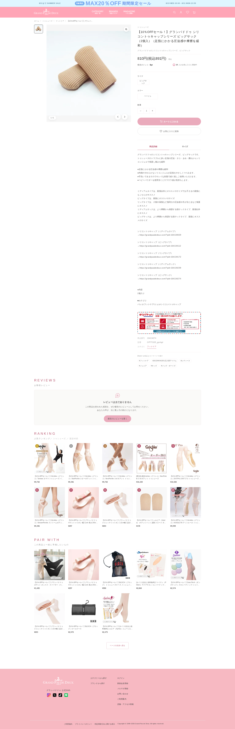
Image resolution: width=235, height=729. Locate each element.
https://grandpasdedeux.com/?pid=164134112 (160, 246)
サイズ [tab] (185, 146)
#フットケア (143, 361)
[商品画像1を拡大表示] (89, 73)
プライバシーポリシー (83, 724)
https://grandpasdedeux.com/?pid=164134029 (160, 235)
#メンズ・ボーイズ (168, 366)
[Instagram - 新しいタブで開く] (49, 695)
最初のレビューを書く (117, 419)
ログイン (121, 678)
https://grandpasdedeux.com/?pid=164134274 (160, 279)
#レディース (185, 361)
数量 (139, 105)
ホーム (36, 21)
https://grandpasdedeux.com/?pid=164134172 (160, 257)
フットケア (60, 21)
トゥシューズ (47, 21)
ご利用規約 (68, 724)
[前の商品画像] (118, 117)
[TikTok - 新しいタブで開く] (60, 695)
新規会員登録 (122, 683)
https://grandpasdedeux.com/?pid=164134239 (160, 268)
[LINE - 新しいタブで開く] (66, 695)
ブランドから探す (97, 683)
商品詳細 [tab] (153, 146)
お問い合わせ (122, 694)
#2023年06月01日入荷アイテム (165, 361)
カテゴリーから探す (98, 678)
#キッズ (154, 366)
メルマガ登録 (122, 689)
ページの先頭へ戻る (117, 646)
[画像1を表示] (38, 29)
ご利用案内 (121, 699)
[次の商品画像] (125, 117)
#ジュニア (143, 366)
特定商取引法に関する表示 (105, 724)
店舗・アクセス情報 (125, 704)
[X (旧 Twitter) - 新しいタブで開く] (55, 695)
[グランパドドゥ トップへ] (58, 681)
